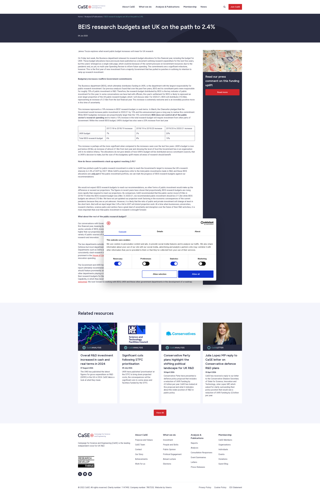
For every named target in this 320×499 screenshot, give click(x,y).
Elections (167, 464)
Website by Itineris (163, 487)
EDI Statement (235, 487)
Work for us (140, 464)
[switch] (146, 264)
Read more (222, 92)
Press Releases (198, 467)
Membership (190, 6)
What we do (145, 6)
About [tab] (197, 231)
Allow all (196, 274)
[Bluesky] (90, 474)
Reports (194, 443)
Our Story (139, 454)
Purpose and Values (144, 440)
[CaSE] (92, 7)
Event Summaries (198, 457)
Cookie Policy (220, 487)
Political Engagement (172, 454)
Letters (194, 462)
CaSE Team (140, 445)
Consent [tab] (122, 232)
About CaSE (128, 6)
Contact (138, 449)
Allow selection (159, 274)
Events (221, 454)
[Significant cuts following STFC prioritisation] (139, 334)
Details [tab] (160, 231)
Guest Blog (223, 464)
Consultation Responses (201, 452)
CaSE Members (225, 440)
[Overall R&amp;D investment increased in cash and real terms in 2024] (97, 334)
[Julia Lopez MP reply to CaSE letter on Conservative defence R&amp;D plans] (222, 334)
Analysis (194, 448)
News (204, 6)
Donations (222, 459)
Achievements (141, 459)
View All (160, 413)
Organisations (224, 445)
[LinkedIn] (85, 474)
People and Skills (170, 445)
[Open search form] (226, 7)
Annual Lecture (169, 459)
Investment (168, 440)
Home (80, 17)
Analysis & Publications (168, 6)
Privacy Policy (205, 487)
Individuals (223, 449)
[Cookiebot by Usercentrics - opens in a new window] (203, 223)
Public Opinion (169, 449)
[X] (80, 474)
